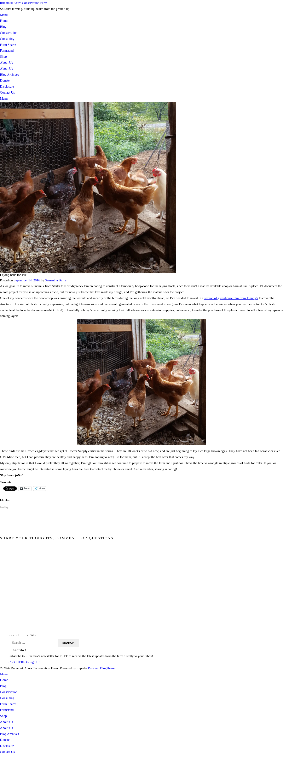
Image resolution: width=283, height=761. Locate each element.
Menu (4, 15)
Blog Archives (9, 74)
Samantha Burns (56, 280)
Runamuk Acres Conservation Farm (23, 3)
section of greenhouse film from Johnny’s (231, 298)
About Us (6, 62)
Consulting (7, 38)
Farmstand (7, 50)
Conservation (8, 32)
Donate (5, 80)
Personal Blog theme (101, 668)
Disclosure (7, 86)
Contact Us (7, 92)
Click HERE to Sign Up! (24, 662)
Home (4, 20)
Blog (3, 26)
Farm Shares (8, 44)
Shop (3, 56)
